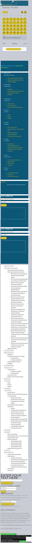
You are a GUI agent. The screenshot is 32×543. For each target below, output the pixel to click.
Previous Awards (12, 134)
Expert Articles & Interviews (15, 107)
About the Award (12, 127)
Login (3, 491)
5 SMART (10, 94)
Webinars (10, 89)
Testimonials (11, 103)
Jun (24, 43)
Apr (4, 43)
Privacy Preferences (9, 541)
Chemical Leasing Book (14, 159)
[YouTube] (4, 224)
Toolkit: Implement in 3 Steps (15, 91)
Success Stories (12, 105)
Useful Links (11, 163)
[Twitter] (4, 221)
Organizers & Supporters (14, 136)
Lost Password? (11, 491)
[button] (5, 472)
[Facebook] (4, 223)
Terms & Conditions (13, 176)
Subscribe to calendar (13, 49)
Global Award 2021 (12, 132)
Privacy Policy (4, 532)
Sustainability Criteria (13, 92)
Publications (11, 161)
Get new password (7, 503)
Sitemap (3, 181)
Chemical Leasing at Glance (15, 78)
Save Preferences (8, 534)
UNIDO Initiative (12, 81)
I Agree (23, 541)
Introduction (11, 143)
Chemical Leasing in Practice (15, 80)
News (9, 114)
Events (5, 7)
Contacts (10, 165)
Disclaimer (10, 174)
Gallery (9, 118)
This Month (14, 43)
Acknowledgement (13, 172)
